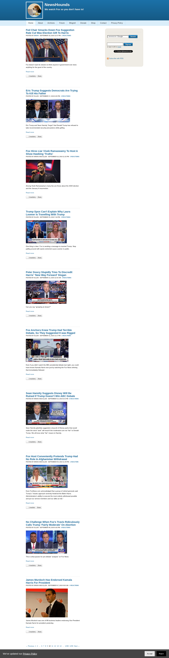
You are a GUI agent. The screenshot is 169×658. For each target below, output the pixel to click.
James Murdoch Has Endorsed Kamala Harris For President (49, 581)
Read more (30, 72)
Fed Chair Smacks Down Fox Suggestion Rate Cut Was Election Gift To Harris (50, 31)
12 (55, 646)
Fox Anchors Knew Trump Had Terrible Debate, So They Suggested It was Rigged (50, 331)
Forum (62, 23)
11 (52, 646)
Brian (36, 35)
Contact (103, 23)
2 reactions (66, 35)
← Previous (30, 646)
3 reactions (74, 156)
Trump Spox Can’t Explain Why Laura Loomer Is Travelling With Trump (48, 213)
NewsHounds (57, 4)
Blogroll (72, 23)
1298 (67, 646)
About (40, 23)
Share (40, 76)
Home (30, 23)
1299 (71, 646)
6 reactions (74, 399)
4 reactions (65, 527)
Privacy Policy (117, 23)
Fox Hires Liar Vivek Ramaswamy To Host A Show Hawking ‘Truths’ (52, 152)
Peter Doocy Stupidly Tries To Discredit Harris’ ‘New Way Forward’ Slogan (49, 273)
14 (61, 646)
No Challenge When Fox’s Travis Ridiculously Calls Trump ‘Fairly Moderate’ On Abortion (53, 523)
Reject (161, 654)
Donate (83, 23)
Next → (77, 646)
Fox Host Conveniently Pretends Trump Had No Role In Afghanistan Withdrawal (52, 458)
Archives (51, 23)
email (119, 47)
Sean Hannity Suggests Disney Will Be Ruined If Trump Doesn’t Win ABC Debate (50, 395)
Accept (149, 654)
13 (58, 646)
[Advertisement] (53, 82)
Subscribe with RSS (116, 58)
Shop (93, 23)
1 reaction (74, 462)
